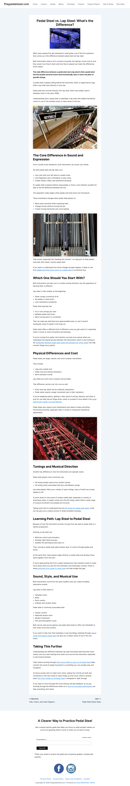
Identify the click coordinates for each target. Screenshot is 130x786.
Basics (61, 4)
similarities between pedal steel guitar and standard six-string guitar (62, 343)
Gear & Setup (108, 4)
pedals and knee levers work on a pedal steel (54, 270)
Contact (87, 779)
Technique (71, 4)
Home (35, 4)
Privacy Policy (45, 779)
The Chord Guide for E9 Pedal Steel (51, 678)
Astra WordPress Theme (85, 783)
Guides (52, 4)
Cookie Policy (58, 779)
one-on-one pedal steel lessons (80, 686)
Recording (120, 4)
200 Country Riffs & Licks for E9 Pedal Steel (73, 662)
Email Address (42, 740)
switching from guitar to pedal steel (52, 568)
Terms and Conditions (73, 779)
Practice (81, 4)
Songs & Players (93, 4)
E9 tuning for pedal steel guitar (77, 508)
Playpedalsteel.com (16, 4)
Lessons (44, 4)
